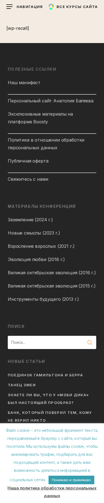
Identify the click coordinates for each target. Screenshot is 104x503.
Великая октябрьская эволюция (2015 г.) (52, 286)
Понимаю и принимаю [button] (71, 480)
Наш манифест (24, 82)
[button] (24, 7)
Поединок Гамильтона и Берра (45, 375)
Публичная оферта (28, 161)
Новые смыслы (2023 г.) (34, 233)
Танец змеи (22, 385)
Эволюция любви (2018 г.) (36, 259)
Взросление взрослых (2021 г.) (41, 246)
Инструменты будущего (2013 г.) (43, 299)
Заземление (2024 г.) (30, 219)
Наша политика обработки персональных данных (51, 491)
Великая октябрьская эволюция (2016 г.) (52, 272)
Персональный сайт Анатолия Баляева (50, 100)
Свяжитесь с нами (28, 179)
